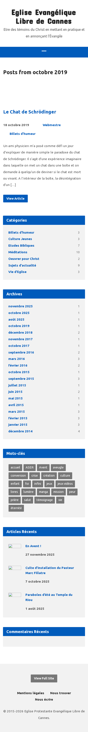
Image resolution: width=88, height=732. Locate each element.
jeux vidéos (65, 483)
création (49, 475)
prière (15, 500)
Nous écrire (44, 699)
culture (65, 475)
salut (27, 500)
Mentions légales (30, 693)
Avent (43, 467)
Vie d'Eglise (17, 272)
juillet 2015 (17, 385)
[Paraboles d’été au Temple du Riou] (14, 602)
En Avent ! (33, 546)
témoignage (45, 500)
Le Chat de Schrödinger (29, 111)
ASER (30, 467)
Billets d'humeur (22, 134)
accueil (15, 467)
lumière (28, 491)
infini (37, 483)
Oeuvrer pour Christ (23, 259)
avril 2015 (16, 405)
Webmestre (52, 125)
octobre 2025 (18, 313)
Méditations (17, 252)
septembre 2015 (21, 378)
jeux (49, 483)
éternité (16, 508)
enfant (15, 483)
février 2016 (17, 365)
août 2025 (16, 319)
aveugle (58, 467)
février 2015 (17, 418)
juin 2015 (15, 391)
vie (60, 500)
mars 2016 (16, 359)
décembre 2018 (20, 332)
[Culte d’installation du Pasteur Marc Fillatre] (14, 575)
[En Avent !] (14, 554)
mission (58, 491)
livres (14, 491)
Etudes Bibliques (21, 245)
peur (72, 491)
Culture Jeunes (20, 239)
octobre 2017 (18, 346)
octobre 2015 (18, 372)
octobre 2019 (18, 326)
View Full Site (44, 678)
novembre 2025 (20, 306)
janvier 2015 (17, 424)
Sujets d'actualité (22, 265)
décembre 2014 (20, 431)
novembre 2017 (20, 339)
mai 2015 (15, 398)
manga (43, 491)
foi (27, 483)
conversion (18, 475)
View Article (15, 198)
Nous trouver (60, 693)
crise (34, 475)
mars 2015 (16, 411)
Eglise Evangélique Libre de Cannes (43, 16)
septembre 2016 (21, 352)
